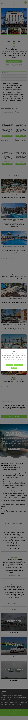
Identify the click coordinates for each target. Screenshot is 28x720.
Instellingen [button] (14, 367)
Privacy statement (18, 365)
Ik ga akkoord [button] (9, 365)
